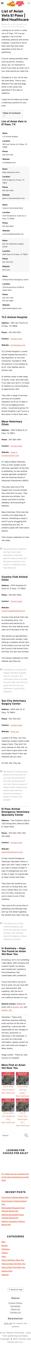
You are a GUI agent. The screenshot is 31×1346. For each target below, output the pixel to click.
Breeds (5, 1245)
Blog (3, 1242)
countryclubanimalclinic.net (13, 611)
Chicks (5, 1253)
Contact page (16, 339)
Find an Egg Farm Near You (13, 1267)
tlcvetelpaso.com (18, 345)
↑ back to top (15, 1289)
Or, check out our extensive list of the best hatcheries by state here (15, 1177)
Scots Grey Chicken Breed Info (15, 1197)
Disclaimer (16, 1306)
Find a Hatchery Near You (13, 1260)
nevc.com (15, 731)
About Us (15, 1309)
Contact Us (15, 1312)
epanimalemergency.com (12, 852)
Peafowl (5, 1275)
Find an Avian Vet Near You (13, 1264)
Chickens (6, 1249)
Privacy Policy (15, 1303)
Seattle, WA (7, 1010)
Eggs (4, 1256)
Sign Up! (8, 1323)
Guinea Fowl (7, 1271)
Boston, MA (18, 1007)
